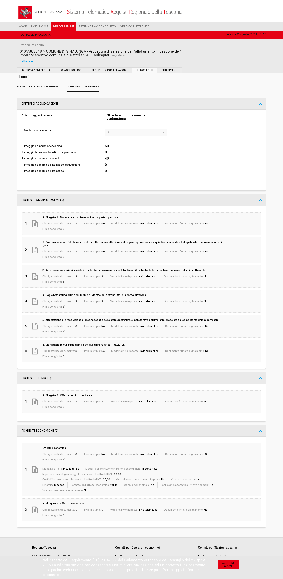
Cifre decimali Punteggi (36, 130)
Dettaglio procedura (36, 34)
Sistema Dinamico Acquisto (97, 26)
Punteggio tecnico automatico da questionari (49, 152)
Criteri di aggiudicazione (37, 115)
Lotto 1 (24, 77)
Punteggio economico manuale (41, 158)
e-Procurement (63, 26)
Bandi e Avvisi (40, 26)
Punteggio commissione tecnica (42, 146)
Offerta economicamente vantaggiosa (126, 117)
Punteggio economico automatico (43, 170)
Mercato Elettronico (135, 26)
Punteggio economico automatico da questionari (52, 164)
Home (23, 26)
